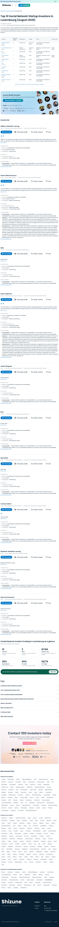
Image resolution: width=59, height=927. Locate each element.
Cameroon (29, 828)
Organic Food (5, 787)
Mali (39, 844)
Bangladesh (39, 851)
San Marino (38, 862)
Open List (53, 672)
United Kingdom (18, 862)
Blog (45, 906)
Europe (14, 851)
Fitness (12, 787)
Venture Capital (23, 797)
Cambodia (21, 859)
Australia (11, 836)
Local (35, 779)
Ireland (49, 841)
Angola (8, 851)
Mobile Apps (29, 800)
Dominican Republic (34, 849)
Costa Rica (28, 831)
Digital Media (5, 805)
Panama (46, 833)
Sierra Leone (18, 846)
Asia (49, 849)
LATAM (31, 820)
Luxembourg (10, 11)
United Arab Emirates (20, 818)
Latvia (44, 844)
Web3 (16, 797)
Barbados (53, 851)
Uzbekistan (4, 836)
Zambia (29, 823)
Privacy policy (48, 921)
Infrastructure (50, 797)
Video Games (33, 789)
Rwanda (26, 846)
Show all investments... (6, 166)
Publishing (15, 802)
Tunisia (9, 823)
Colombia (4, 831)
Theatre (54, 795)
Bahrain (15, 857)
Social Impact (31, 782)
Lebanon (51, 859)
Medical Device (48, 789)
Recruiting (10, 797)
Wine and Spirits (46, 800)
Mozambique (18, 833)
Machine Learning (20, 787)
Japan (55, 841)
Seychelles (35, 841)
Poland (15, 828)
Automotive (23, 792)
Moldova (22, 841)
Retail (24, 782)
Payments (20, 784)
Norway (35, 823)
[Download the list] (15, 5)
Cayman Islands (29, 838)
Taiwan (3, 823)
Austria (9, 854)
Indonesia (17, 849)
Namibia (25, 833)
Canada (10, 862)
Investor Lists (47, 908)
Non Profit (4, 808)
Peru (26, 862)
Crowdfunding (46, 795)
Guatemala (12, 838)
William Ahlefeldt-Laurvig (6, 43)
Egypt (29, 818)
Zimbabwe (21, 823)
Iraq (35, 844)
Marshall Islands (52, 831)
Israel (9, 859)
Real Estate (32, 802)
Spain (3, 851)
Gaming (49, 787)
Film (53, 782)
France (11, 844)
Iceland (15, 859)
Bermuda (44, 849)
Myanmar (50, 838)
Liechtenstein (43, 859)
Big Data (41, 789)
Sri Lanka (42, 836)
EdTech (18, 779)
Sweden (15, 823)
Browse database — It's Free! (13, 100)
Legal (35, 792)
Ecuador (35, 854)
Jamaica (48, 836)
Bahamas (42, 854)
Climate (21, 800)
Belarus (47, 857)
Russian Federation (6, 825)
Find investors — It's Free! (30, 743)
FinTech (12, 805)
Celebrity (15, 800)
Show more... (4, 142)
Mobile (16, 792)
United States (9, 849)
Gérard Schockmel (6, 79)
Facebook (4, 789)
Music (22, 802)
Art (26, 802)
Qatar (25, 851)
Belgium (46, 851)
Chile (3, 864)
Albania (54, 849)
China (10, 831)
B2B (17, 789)
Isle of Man (35, 825)
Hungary (54, 857)
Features (37, 906)
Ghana (30, 844)
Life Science (37, 800)
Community (20, 810)
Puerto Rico (22, 828)
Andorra (49, 828)
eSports (41, 792)
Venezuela (37, 838)
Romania (4, 828)
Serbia (52, 833)
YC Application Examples (50, 910)
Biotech (38, 808)
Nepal (25, 825)
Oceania (42, 820)
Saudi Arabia (34, 836)
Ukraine (45, 862)
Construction (48, 792)
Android (16, 808)
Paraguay (43, 841)
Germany (53, 846)
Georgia (17, 844)
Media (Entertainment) (31, 810)
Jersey (9, 857)
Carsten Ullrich (5, 70)
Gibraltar (49, 820)
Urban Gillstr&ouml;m (6, 48)
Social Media (36, 805)
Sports (30, 792)
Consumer (20, 795)
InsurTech (10, 782)
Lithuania (36, 859)
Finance (18, 805)
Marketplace (46, 784)
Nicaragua (39, 833)
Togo (14, 825)
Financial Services (26, 805)
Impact (44, 808)
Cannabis (4, 800)
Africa (36, 820)
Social (37, 797)
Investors (3, 11)
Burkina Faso (48, 818)
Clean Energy (10, 779)
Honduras (29, 859)
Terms (55, 921)
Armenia (16, 831)
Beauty (42, 797)
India (3, 849)
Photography (13, 784)
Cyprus (20, 851)
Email (26, 784)
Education (10, 792)
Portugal (3, 846)
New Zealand (19, 836)
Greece (35, 818)
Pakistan (51, 825)
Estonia (3, 857)
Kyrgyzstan (24, 820)
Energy (39, 784)
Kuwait (44, 831)
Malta (11, 833)
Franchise (43, 805)
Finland (37, 857)
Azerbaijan (21, 854)
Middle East (24, 849)
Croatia (41, 818)
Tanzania (46, 846)
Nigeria (53, 823)
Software (27, 795)
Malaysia (50, 844)
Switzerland (4, 838)
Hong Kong (4, 818)
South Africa (4, 844)
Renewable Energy (36, 795)
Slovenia (31, 862)
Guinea (19, 825)
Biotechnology (12, 795)
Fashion (31, 797)
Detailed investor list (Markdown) (28, 25)
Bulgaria (29, 854)
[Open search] (12, 5)
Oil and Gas (18, 782)
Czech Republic (37, 831)
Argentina (31, 851)
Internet (10, 808)
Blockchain (11, 789)
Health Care (29, 787)
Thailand (11, 818)
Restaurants (4, 784)
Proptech (50, 808)
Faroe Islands (49, 854)
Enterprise (13, 810)
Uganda (3, 841)
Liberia (54, 820)
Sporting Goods (40, 802)
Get (55, 1)
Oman (9, 828)
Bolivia (20, 857)
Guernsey (37, 828)
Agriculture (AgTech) (40, 787)
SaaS (48, 782)
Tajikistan (41, 823)
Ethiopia (15, 854)
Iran (30, 825)
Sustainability (24, 808)
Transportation (5, 810)
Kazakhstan (20, 838)
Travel (51, 779)
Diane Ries (4, 67)
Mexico (47, 823)
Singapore (12, 820)
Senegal (40, 846)
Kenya (21, 831)
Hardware (31, 808)
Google (3, 779)
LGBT (9, 800)
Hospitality (4, 795)
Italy (42, 857)
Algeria (26, 857)
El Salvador (32, 846)
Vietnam (51, 862)
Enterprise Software (43, 779)
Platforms (4, 782)
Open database (24, 5)
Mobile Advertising (52, 805)
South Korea (4, 820)
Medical (3, 797)
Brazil (18, 820)
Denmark (24, 844)
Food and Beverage (6, 802)
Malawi (44, 838)
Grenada (4, 859)
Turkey (9, 841)
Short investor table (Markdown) (14, 25)
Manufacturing (50, 802)
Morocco (26, 836)
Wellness (4, 792)
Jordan (3, 854)
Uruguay (15, 841)
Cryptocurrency (40, 782)
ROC (3, 63)
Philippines (10, 846)
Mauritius (32, 833)
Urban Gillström (5, 55)
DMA (3, 51)
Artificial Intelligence (26, 779)
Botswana (28, 841)
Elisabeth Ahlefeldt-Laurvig (6, 75)
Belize (31, 857)
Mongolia (4, 862)
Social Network (23, 789)
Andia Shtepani (5, 59)
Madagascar (44, 825)
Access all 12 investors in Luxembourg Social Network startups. (29, 84)
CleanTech (32, 784)
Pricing (36, 908)
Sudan (43, 828)
